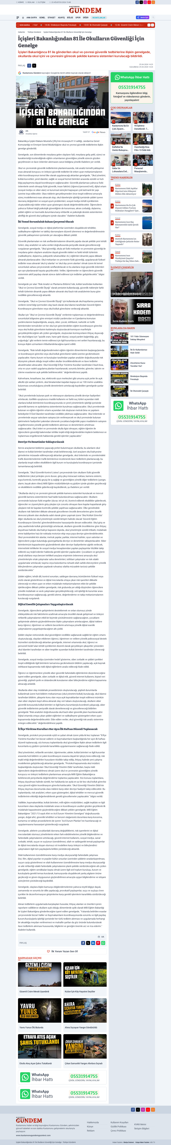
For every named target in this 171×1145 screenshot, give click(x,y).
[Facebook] (137, 2)
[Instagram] (145, 2)
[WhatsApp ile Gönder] (103, 943)
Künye (21, 2)
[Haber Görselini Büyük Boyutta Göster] (62, 102)
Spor (77, 17)
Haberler (21, 32)
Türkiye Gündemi (34, 32)
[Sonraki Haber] (152, 25)
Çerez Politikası (118, 1130)
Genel (42, 17)
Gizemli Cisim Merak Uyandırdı (121, 25)
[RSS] (153, 2)
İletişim (41, 2)
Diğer (85, 17)
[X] (141, 2)
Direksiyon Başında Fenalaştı (50, 25)
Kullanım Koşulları (119, 1122)
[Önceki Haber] (148, 25)
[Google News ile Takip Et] (98, 132)
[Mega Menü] (18, 17)
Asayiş (61, 17)
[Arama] (153, 17)
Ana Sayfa (32, 17)
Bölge (70, 17)
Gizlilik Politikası (118, 1126)
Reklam (31, 2)
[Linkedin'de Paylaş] (93, 943)
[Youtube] (149, 2)
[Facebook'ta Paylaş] (29, 66)
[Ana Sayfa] (23, 18)
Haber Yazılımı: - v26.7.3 (134, 1142)
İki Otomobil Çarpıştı (86, 25)
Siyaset (51, 17)
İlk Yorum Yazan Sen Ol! (64, 951)
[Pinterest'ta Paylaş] (98, 943)
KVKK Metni (140, 1124)
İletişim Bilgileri (141, 1128)
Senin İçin (144, 17)
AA (31, 132)
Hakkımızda (93, 1122)
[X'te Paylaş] (34, 66)
